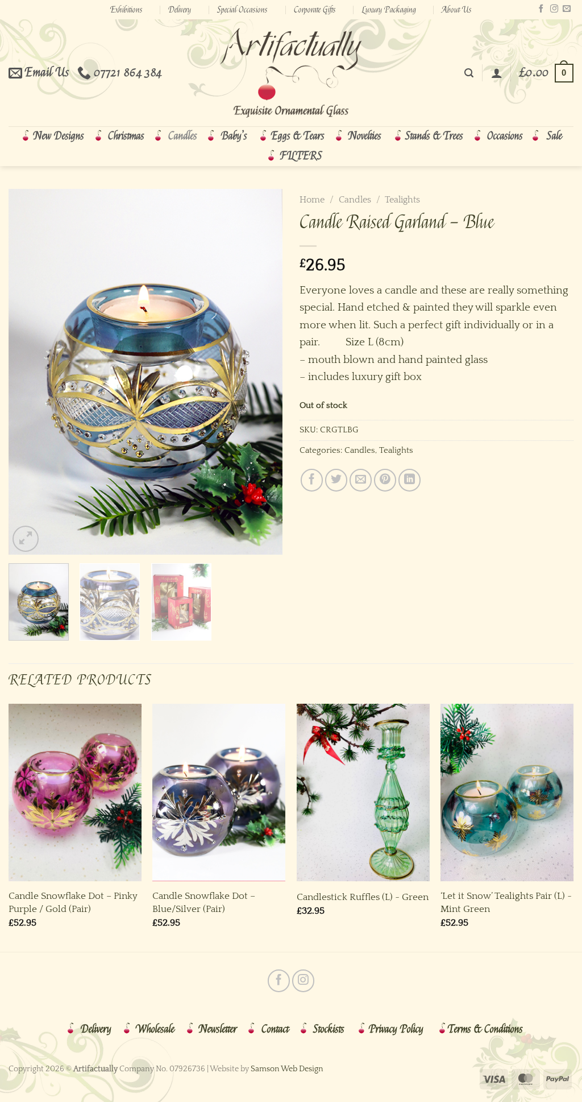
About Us (457, 9)
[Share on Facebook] (312, 480)
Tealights (402, 200)
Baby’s (234, 136)
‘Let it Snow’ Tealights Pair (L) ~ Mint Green (506, 902)
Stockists (328, 1029)
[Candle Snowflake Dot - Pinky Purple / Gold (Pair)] (75, 792)
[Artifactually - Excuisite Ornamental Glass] (291, 72)
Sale (554, 136)
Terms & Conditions (485, 1029)
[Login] (496, 72)
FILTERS (301, 156)
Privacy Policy (396, 1029)
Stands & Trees (434, 136)
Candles (182, 136)
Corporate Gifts (315, 9)
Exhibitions (126, 9)
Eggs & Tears (298, 136)
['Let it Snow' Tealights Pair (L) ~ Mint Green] (506, 792)
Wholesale (155, 1029)
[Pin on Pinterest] (385, 480)
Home (312, 200)
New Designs (59, 136)
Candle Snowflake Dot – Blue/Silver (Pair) (203, 902)
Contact (275, 1029)
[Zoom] (26, 539)
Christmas (126, 136)
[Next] (262, 371)
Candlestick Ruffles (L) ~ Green (363, 896)
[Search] (468, 73)
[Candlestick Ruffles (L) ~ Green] (363, 792)
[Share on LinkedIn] (409, 480)
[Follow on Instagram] (554, 9)
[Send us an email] (567, 9)
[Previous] (28, 371)
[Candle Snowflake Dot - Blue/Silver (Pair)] (218, 792)
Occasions (505, 136)
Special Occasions (242, 9)
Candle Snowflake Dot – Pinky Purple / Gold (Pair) (73, 902)
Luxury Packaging (389, 9)
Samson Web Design (287, 1069)
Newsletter (218, 1029)
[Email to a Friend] (361, 480)
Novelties (364, 136)
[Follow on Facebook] (541, 9)
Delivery (179, 9)
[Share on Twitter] (336, 480)
